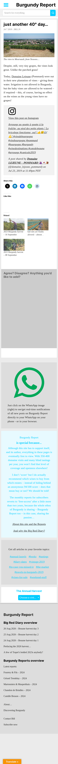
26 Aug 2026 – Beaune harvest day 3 (21, 628)
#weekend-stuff (38, 577)
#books (32, 556)
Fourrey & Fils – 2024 (14, 672)
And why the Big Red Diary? (29, 530)
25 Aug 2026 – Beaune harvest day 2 (21, 634)
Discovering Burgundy (14, 710)
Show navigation (6, 5)
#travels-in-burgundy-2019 (29, 572)
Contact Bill (9, 718)
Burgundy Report (36, 5)
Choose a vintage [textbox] (28, 597)
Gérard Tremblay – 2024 (15, 678)
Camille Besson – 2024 (14, 696)
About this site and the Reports (29, 524)
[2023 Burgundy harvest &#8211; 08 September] (14, 245)
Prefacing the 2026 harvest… (17, 646)
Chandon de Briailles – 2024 (17, 690)
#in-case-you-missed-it (21, 566)
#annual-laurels (18, 556)
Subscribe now (11, 724)
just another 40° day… (26, 24)
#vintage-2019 (37, 561)
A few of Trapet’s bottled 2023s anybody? (23, 652)
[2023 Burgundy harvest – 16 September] (14, 224)
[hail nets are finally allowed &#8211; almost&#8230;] (38, 224)
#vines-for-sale (19, 577)
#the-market (42, 566)
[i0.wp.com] (29, 45)
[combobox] (29, 597)
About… (8, 704)
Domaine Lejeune (21, 76)
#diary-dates (20, 561)
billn (17, 29)
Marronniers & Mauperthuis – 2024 (20, 684)
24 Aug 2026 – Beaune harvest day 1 (21, 640)
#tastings (43, 556)
